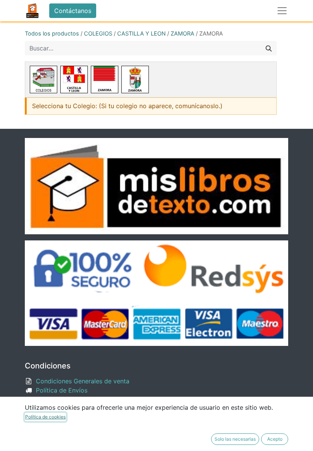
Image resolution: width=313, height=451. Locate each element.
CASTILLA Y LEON (141, 33)
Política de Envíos (61, 390)
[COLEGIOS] (43, 79)
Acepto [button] (274, 439)
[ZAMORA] (104, 79)
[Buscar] (269, 48)
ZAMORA (182, 33)
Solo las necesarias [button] (235, 439)
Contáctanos (72, 11)
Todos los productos (52, 33)
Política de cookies (45, 417)
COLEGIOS (98, 33)
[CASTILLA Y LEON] (74, 79)
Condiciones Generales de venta (82, 381)
